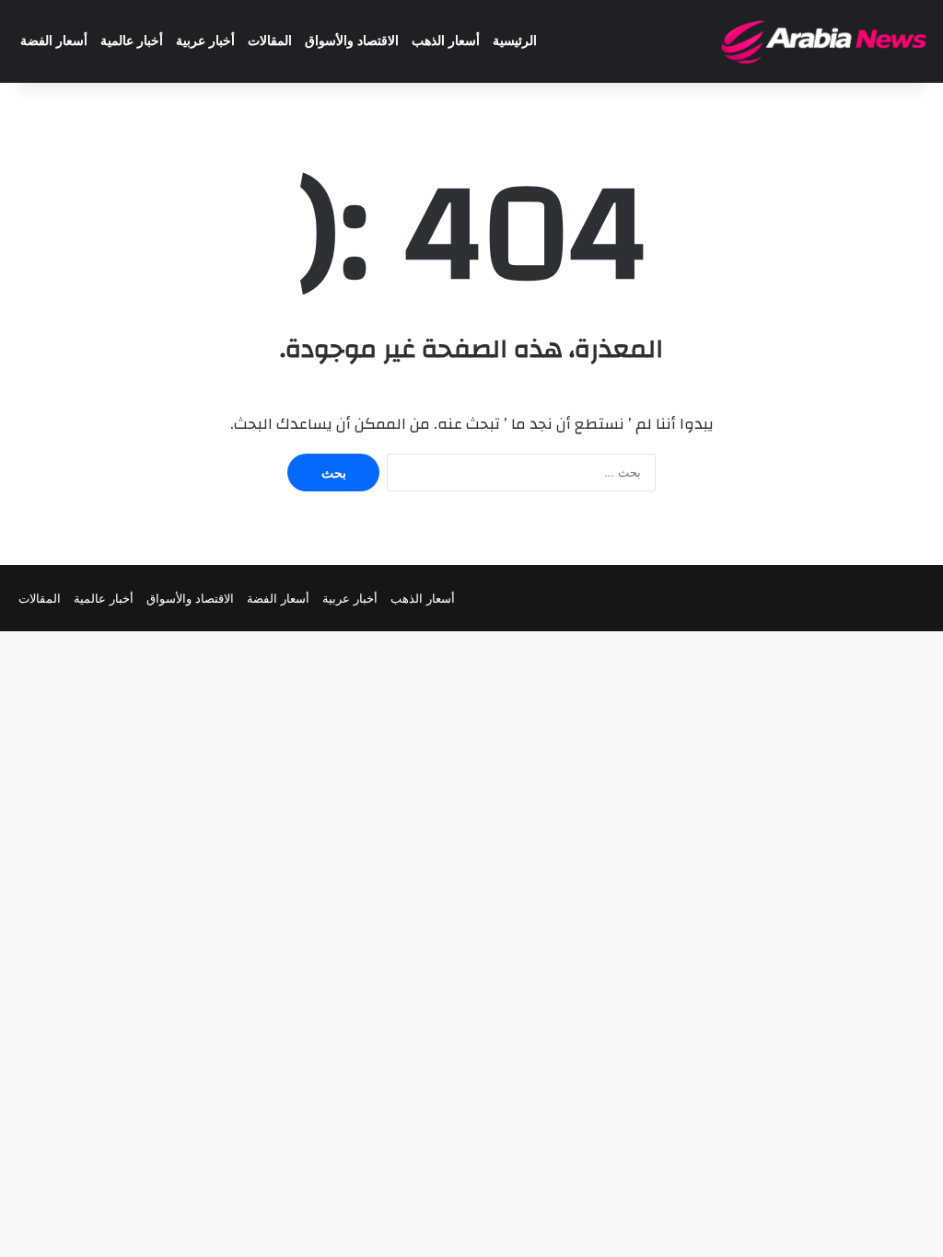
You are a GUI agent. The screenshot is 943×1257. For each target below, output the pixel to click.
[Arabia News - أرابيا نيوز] (824, 41)
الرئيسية (515, 41)
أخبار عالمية (131, 41)
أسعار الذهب (446, 41)
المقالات (270, 41)
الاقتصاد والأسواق (352, 41)
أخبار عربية (205, 41)
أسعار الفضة (53, 41)
